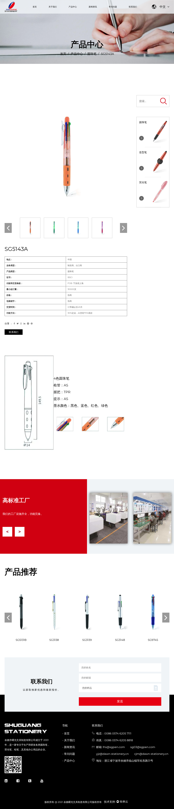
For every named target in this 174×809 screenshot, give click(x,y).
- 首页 (65, 733)
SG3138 (54, 640)
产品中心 (73, 6)
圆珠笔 (92, 54)
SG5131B (21, 640)
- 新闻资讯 (68, 747)
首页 (35, 6)
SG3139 (87, 640)
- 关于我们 (68, 740)
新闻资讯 (93, 6)
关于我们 (53, 6)
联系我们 (133, 6)
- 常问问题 (68, 753)
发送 (120, 701)
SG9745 (153, 640)
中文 (163, 7)
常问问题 (113, 6)
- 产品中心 (68, 760)
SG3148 (120, 640)
